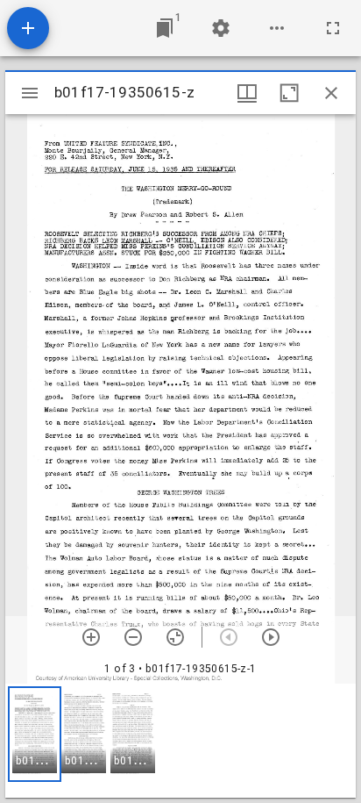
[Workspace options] (277, 28)
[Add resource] (28, 28)
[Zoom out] (133, 637)
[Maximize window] (289, 93)
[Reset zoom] (175, 637)
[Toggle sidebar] (30, 93)
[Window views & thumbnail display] (247, 93)
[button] (34, 734)
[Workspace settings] (221, 28)
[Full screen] (333, 28)
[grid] (180, 741)
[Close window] (331, 93)
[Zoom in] (91, 637)
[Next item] (271, 637)
